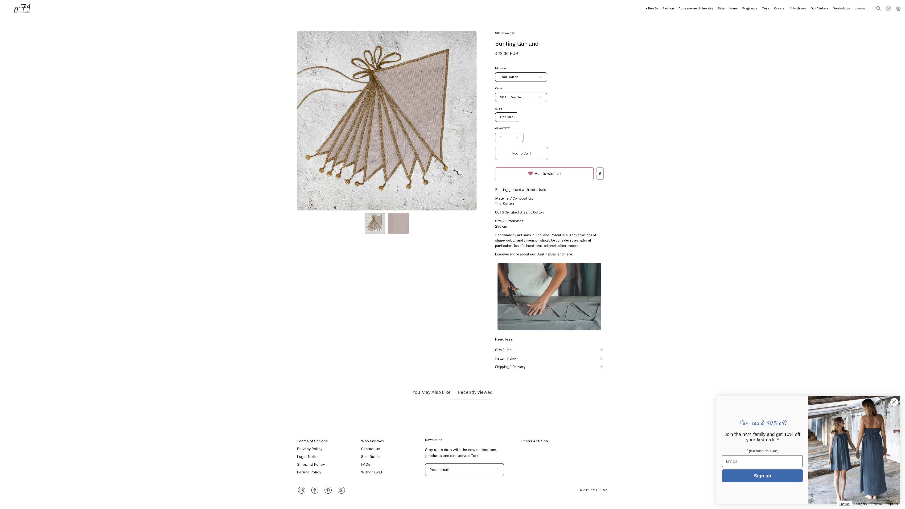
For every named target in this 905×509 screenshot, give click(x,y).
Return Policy (506, 358)
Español (892, 504)
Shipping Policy (311, 464)
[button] (819, 8)
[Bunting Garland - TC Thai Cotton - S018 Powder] (375, 223)
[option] (860, 504)
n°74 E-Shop (599, 490)
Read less (504, 339)
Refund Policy (309, 472)
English (844, 504)
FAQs (365, 464)
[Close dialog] (894, 402)
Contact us (370, 449)
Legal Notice (308, 456)
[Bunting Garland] (549, 297)
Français (860, 504)
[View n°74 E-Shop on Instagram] (301, 490)
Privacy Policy (309, 449)
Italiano (877, 504)
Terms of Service (312, 441)
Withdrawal (371, 472)
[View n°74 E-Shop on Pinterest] (328, 490)
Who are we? (372, 441)
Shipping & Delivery (510, 367)
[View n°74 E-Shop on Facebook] (315, 490)
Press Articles (534, 441)
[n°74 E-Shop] (22, 8)
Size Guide (503, 350)
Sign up (762, 475)
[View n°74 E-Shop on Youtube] (341, 490)
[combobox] (844, 504)
